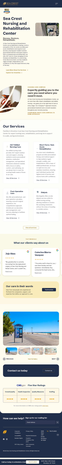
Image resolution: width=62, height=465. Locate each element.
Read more (8, 271)
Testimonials (49, 290)
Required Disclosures (31, 435)
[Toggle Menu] (56, 3)
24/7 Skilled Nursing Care (15, 146)
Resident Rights (19, 438)
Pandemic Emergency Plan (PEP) (30, 440)
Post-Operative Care (16, 192)
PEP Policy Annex (19, 444)
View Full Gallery (32, 359)
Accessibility (18, 435)
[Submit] (57, 422)
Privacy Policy (29, 431)
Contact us (48, 370)
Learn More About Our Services (16, 70)
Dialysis (44, 192)
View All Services (11, 178)
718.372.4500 (32, 462)
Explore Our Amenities (13, 73)
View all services (31, 228)
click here (45, 406)
